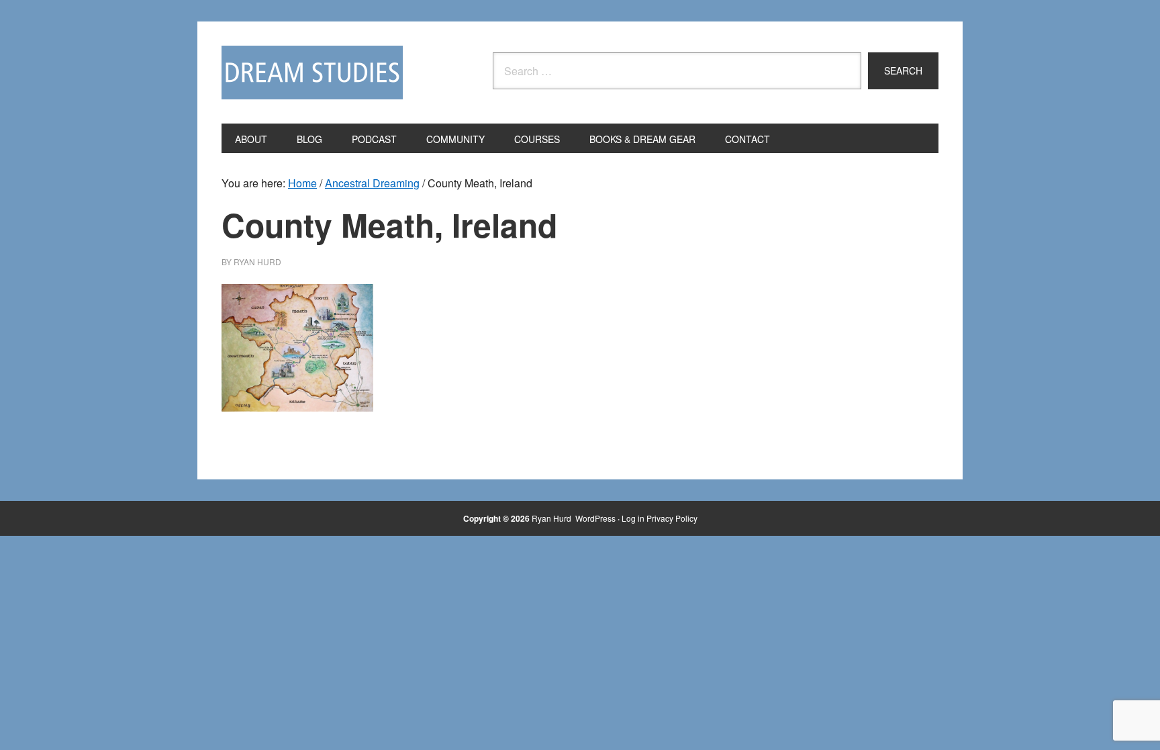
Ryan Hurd (552, 518)
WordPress (595, 518)
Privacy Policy (671, 518)
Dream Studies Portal (312, 72)
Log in (633, 518)
